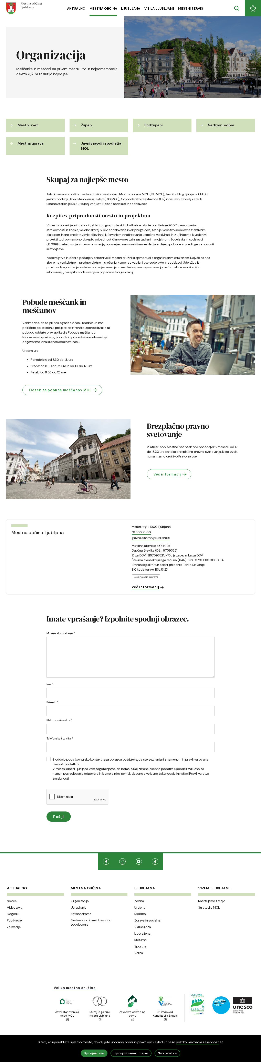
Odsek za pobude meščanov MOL (60, 390)
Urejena (139, 908)
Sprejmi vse (94, 1053)
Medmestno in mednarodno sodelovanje (91, 922)
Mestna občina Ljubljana (37, 532)
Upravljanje (78, 908)
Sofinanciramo (81, 914)
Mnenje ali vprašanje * (60, 633)
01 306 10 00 (141, 532)
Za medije (14, 927)
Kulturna (140, 940)
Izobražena (142, 934)
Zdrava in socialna (147, 920)
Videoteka (14, 908)
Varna (138, 953)
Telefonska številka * (59, 738)
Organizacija (80, 901)
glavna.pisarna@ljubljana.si (151, 538)
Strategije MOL (209, 908)
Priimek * (52, 702)
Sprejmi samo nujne (131, 1053)
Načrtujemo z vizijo (211, 901)
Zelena (139, 901)
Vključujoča (142, 927)
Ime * (49, 684)
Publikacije (14, 920)
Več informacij (167, 474)
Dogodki (13, 914)
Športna (140, 946)
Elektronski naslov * (59, 720)
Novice (12, 901)
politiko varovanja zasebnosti (197, 1042)
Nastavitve (167, 1053)
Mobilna (140, 914)
